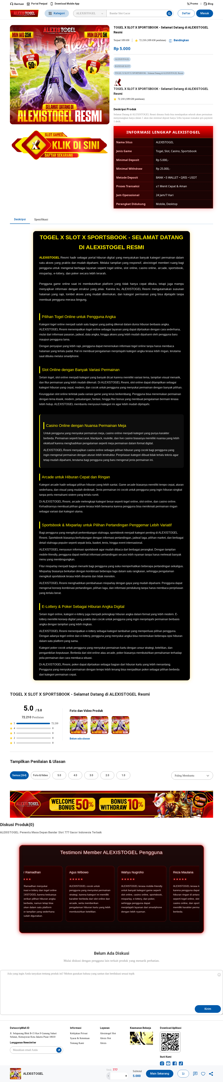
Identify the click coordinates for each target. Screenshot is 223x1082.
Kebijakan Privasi (78, 1033)
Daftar (186, 13)
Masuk (204, 13)
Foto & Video (40, 775)
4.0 (75, 775)
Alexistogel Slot (108, 1033)
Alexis (103, 1043)
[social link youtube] (168, 1063)
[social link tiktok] (181, 1063)
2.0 (107, 775)
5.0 (59, 775)
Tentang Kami (77, 1043)
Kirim (208, 1009)
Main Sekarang (159, 1073)
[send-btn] (59, 1050)
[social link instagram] (162, 1063)
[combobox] (192, 775)
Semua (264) (19, 775)
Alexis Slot (105, 1038)
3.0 (91, 775)
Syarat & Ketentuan (80, 1038)
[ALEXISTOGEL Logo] (25, 13)
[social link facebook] (174, 1063)
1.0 (123, 775)
